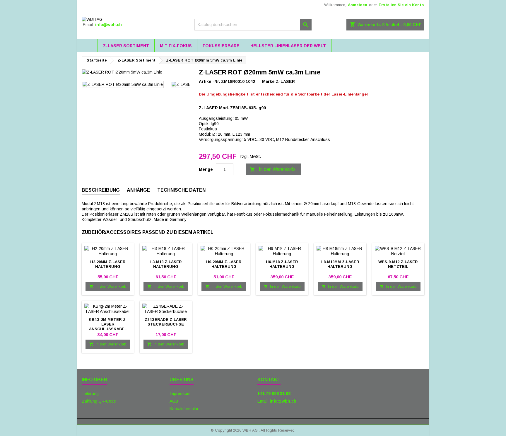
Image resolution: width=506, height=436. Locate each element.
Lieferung (90, 393)
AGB (174, 401)
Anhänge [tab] (138, 190)
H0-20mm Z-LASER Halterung (224, 264)
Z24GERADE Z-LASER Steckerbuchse (166, 321)
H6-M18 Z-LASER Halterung (282, 264)
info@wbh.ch (108, 24)
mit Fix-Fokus (176, 45)
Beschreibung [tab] (101, 190)
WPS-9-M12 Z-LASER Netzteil (398, 264)
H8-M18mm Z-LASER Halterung (340, 264)
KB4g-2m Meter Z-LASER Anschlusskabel (108, 324)
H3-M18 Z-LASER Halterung (166, 264)
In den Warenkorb (272, 169)
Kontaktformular (184, 408)
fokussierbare (221, 45)
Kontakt (269, 379)
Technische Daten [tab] (181, 190)
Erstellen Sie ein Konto (401, 5)
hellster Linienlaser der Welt (288, 45)
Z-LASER (285, 81)
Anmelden (357, 5)
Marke (268, 81)
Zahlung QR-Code (99, 401)
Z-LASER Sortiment (126, 45)
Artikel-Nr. (209, 81)
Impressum (180, 393)
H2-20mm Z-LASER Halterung (108, 264)
